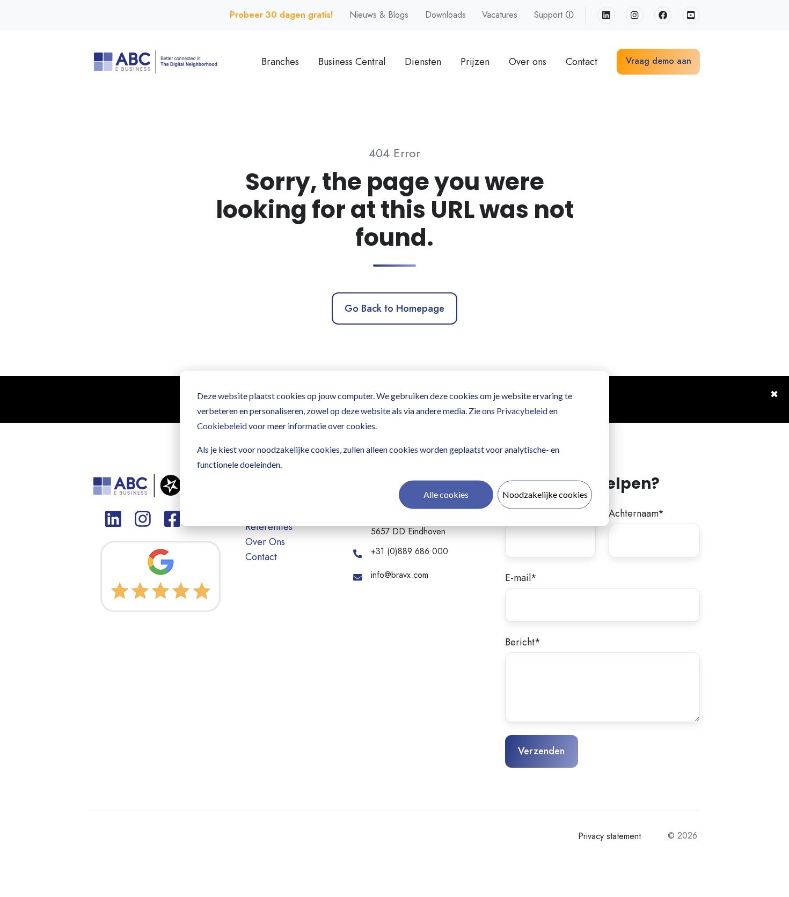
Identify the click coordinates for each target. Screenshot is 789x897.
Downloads (445, 15)
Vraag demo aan (658, 61)
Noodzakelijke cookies (545, 494)
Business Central (351, 62)
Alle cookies (446, 494)
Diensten (423, 62)
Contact (581, 62)
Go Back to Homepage (394, 308)
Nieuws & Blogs (378, 15)
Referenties (269, 527)
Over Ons (265, 542)
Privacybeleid (521, 411)
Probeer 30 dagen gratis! (281, 15)
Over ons (527, 62)
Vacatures (499, 15)
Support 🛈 (554, 15)
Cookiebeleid (222, 426)
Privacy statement (609, 836)
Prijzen (475, 62)
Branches (280, 62)
